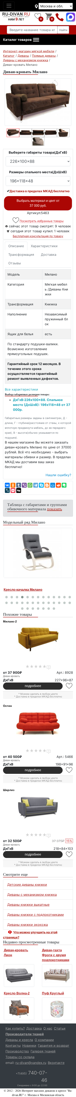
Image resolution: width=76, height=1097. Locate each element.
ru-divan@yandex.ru (30, 1063)
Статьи (59, 1028)
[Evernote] (64, 485)
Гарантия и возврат (53, 1045)
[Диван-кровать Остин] (38, 724)
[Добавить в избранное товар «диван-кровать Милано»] (16, 220)
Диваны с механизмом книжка (32, 895)
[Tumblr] (18, 485)
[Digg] (18, 490)
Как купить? (15, 1028)
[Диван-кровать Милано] (38, 102)
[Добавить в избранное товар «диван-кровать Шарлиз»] (69, 854)
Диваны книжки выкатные (28, 905)
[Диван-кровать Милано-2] (38, 639)
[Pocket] (13, 490)
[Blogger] (47, 485)
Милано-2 (10, 621)
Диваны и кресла (19, 1040)
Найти (63, 30)
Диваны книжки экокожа (27, 925)
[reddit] (58, 485)
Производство (17, 1051)
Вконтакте (56, 1063)
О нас (47, 1028)
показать (54, 509)
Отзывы (14, 263)
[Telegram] (35, 485)
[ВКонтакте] (7, 485)
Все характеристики (21, 389)
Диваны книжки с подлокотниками (35, 915)
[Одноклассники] (13, 485)
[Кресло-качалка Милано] (38, 553)
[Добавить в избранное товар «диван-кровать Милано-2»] (69, 686)
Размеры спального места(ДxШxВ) (38, 172)
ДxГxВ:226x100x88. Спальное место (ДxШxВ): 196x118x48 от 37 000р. (41, 405)
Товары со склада (19, 1057)
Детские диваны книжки (27, 885)
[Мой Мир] (52, 485)
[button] (21, 40)
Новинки (29, 1045)
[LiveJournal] (7, 490)
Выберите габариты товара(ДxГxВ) (38, 152)
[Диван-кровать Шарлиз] (38, 808)
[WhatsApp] (30, 485)
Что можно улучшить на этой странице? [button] (30, 934)
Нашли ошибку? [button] (58, 475)
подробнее (33, 686)
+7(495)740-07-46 (59, 17)
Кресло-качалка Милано (23, 589)
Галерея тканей (43, 1051)
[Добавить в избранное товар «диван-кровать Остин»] (69, 770)
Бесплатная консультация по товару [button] (38, 236)
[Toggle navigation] (9, 6)
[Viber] (24, 485)
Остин (7, 705)
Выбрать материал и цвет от (38, 203)
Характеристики (44, 246)
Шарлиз (8, 790)
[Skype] (41, 485)
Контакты (13, 1045)
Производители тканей (24, 1034)
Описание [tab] (16, 246)
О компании (44, 1040)
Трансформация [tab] (21, 254)
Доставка (48, 254)
